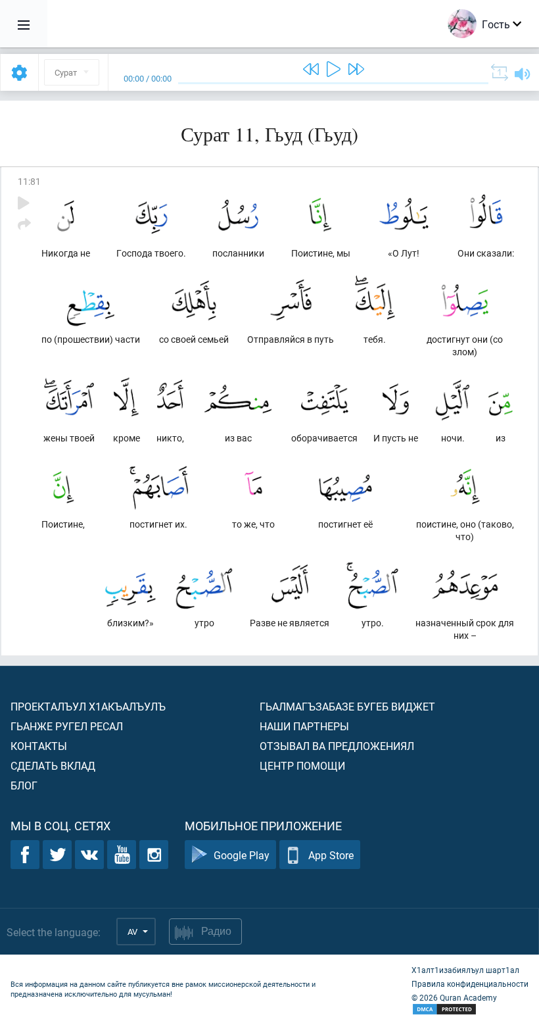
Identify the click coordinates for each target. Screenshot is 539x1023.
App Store (331, 855)
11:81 (29, 181)
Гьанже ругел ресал (67, 726)
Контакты (39, 746)
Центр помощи (302, 765)
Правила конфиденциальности (469, 983)
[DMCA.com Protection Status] (469, 1009)
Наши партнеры (304, 726)
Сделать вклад (53, 765)
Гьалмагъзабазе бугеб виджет (347, 706)
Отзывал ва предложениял (337, 746)
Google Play (242, 855)
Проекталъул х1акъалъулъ (88, 706)
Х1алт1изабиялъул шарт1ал (465, 969)
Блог (24, 785)
